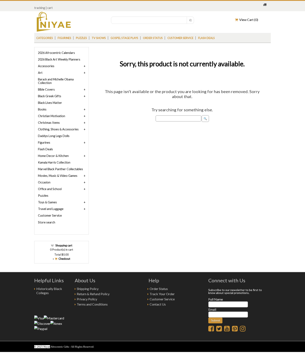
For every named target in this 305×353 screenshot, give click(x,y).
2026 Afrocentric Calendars (56, 53)
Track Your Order (162, 294)
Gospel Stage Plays (124, 38)
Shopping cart (63, 245)
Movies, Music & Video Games (57, 175)
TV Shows (99, 38)
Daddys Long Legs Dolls (54, 136)
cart (50, 8)
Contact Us (158, 304)
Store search (46, 222)
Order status (153, 38)
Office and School (50, 189)
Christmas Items (49, 122)
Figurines (64, 38)
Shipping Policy (88, 289)
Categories (44, 38)
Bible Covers (46, 89)
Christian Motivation (51, 116)
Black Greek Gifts (49, 96)
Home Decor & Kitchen (53, 156)
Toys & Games (47, 202)
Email (212, 309)
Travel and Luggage (50, 209)
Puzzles (81, 38)
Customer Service (180, 38)
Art (40, 72)
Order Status (159, 289)
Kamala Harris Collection (54, 162)
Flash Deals (206, 38)
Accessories (46, 66)
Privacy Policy (87, 299)
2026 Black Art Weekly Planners (59, 59)
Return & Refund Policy (93, 294)
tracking (39, 8)
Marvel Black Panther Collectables (60, 169)
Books (42, 109)
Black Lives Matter (50, 102)
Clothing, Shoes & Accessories (58, 129)
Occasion (44, 182)
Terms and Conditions (92, 304)
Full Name (215, 299)
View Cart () (248, 20)
